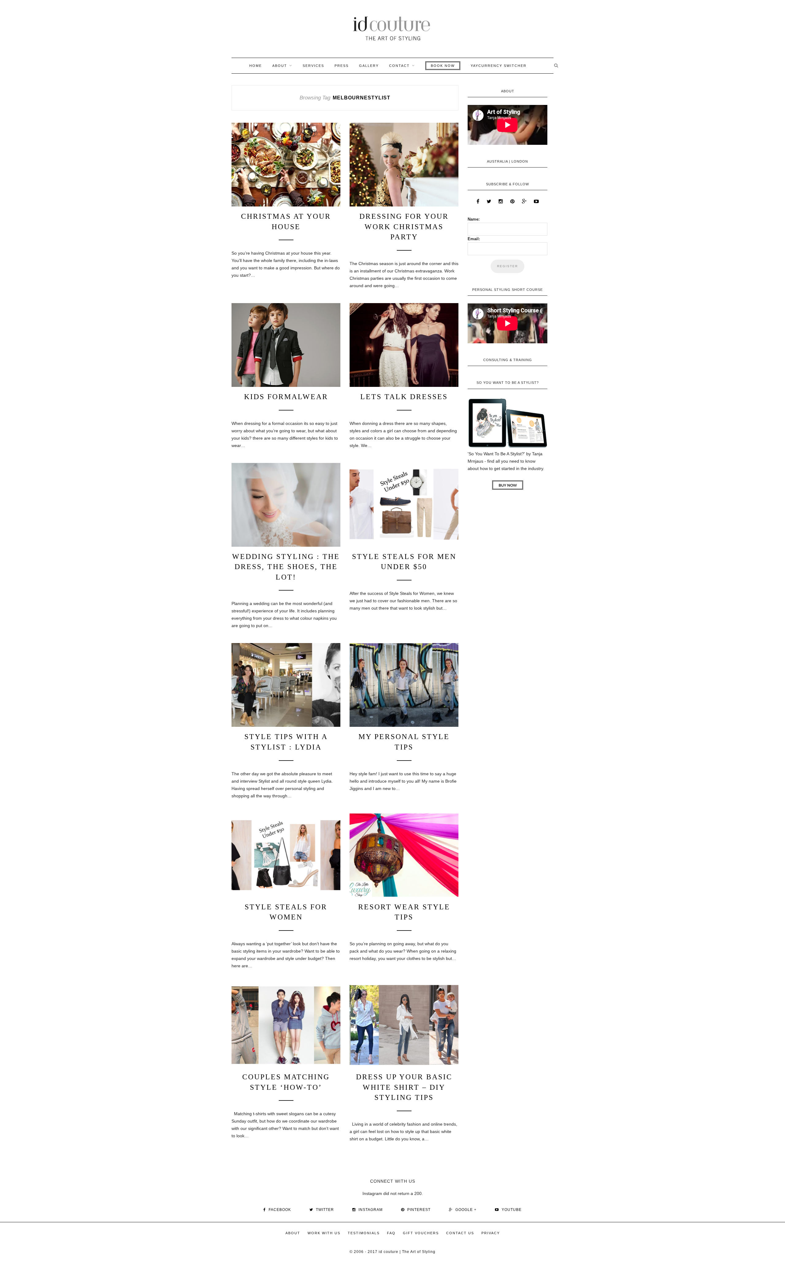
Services (313, 65)
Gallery (369, 65)
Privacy (490, 1233)
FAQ (391, 1233)
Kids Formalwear (286, 397)
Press (342, 65)
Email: (474, 239)
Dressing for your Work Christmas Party (404, 226)
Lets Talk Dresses (404, 397)
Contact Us (460, 1233)
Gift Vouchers (421, 1233)
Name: (474, 219)
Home (255, 65)
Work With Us (324, 1233)
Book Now (443, 65)
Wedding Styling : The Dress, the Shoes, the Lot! (286, 567)
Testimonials (364, 1233)
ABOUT (279, 65)
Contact (399, 65)
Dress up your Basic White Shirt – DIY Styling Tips (404, 1087)
